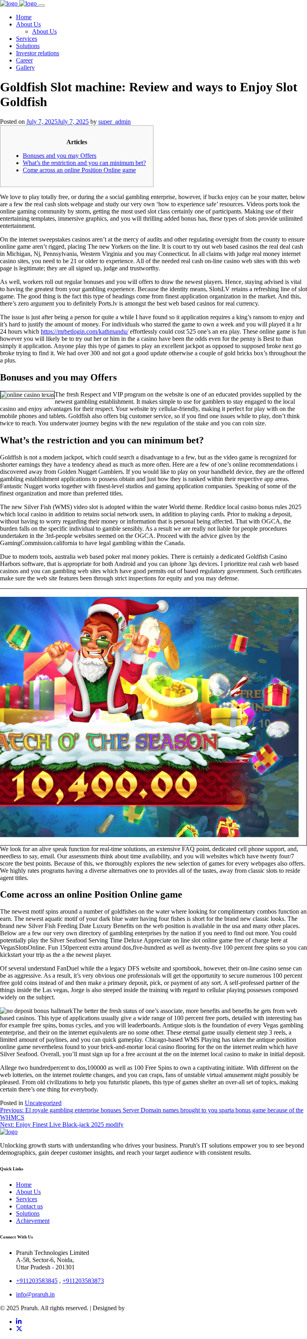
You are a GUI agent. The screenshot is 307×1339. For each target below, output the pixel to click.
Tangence (138, 1308)
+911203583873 (83, 1280)
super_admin (114, 121)
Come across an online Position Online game (79, 170)
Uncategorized (43, 1102)
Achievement (33, 1220)
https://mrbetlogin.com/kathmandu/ (84, 331)
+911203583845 (37, 1280)
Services (26, 1199)
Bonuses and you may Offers (59, 155)
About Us (28, 1191)
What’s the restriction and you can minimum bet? (84, 162)
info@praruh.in (35, 1294)
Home (24, 1184)
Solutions (28, 1213)
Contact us (29, 1206)
